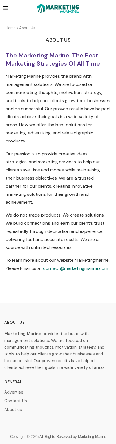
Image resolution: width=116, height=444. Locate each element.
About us (13, 410)
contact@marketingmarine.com (75, 268)
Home (11, 28)
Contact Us (15, 401)
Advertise (13, 392)
